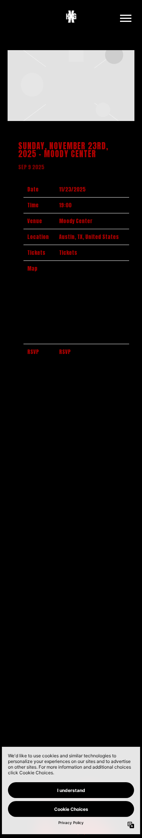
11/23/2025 (72, 189)
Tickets (68, 253)
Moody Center (75, 221)
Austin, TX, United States (89, 237)
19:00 (65, 205)
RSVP (65, 352)
